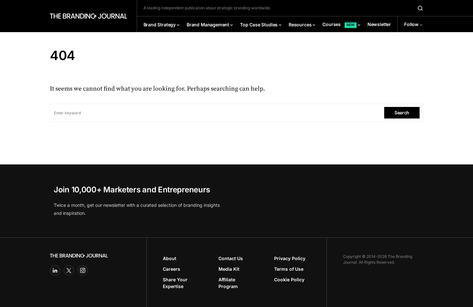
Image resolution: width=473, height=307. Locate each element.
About (169, 258)
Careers (171, 269)
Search (401, 112)
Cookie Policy (289, 279)
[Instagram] (83, 270)
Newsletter (379, 24)
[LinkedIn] (55, 270)
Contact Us (230, 258)
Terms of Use (288, 269)
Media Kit (228, 269)
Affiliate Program (228, 283)
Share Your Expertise (175, 283)
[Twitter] (69, 270)
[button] (420, 8)
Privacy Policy (289, 258)
